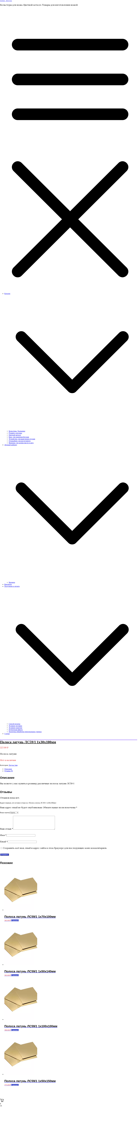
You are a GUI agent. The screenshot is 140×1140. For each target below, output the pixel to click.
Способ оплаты (14, 724)
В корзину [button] (15, 920)
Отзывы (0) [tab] (8, 771)
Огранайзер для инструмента (20, 441)
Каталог (7, 293)
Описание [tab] (8, 769)
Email (4, 841)
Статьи (7, 734)
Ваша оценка (5, 812)
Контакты (8, 584)
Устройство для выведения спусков (22, 439)
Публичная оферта (16, 730)
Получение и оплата (12, 586)
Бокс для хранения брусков (19, 437)
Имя (3, 835)
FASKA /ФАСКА (6, 0)
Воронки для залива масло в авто (21, 443)
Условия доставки (15, 726)
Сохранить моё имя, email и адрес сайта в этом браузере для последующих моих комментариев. (55, 848)
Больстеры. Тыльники (17, 431)
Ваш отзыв (6, 828)
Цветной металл (15, 435)
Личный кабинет (10, 445)
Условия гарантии (15, 728)
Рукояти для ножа (15, 433)
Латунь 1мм (13, 765)
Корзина (12, 582)
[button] (72, 429)
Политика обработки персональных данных (25, 732)
